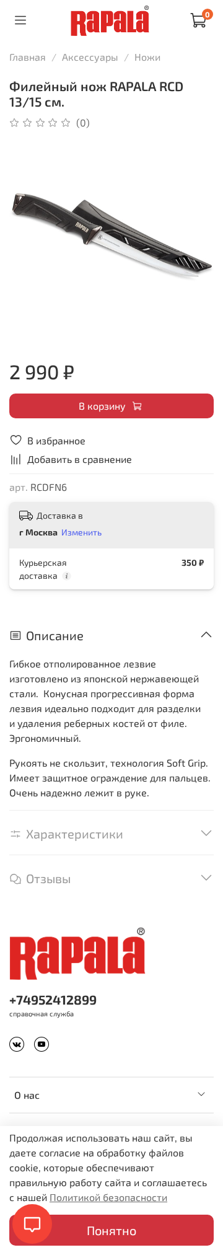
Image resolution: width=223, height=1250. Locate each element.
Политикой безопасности (108, 1197)
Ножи (147, 57)
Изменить (81, 532)
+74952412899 (53, 999)
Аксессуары (90, 57)
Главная (27, 57)
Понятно (111, 1230)
